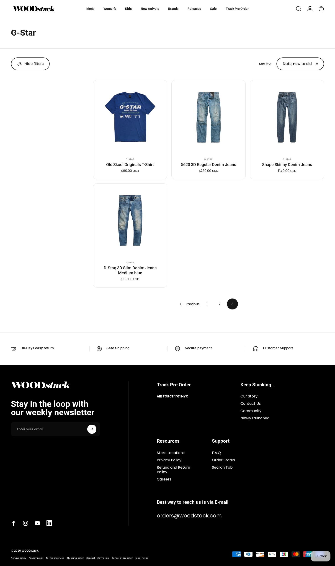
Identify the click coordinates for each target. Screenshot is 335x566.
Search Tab (222, 467)
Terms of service (55, 557)
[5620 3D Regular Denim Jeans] (208, 117)
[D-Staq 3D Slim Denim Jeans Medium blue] (130, 220)
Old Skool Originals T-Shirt (130, 164)
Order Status (223, 460)
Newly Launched (254, 418)
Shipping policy (75, 557)
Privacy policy (36, 557)
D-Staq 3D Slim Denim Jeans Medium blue (130, 270)
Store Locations (171, 453)
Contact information (97, 557)
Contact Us (250, 403)
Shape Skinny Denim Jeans (287, 164)
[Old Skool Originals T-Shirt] (130, 117)
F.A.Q (216, 453)
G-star (130, 159)
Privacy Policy (169, 460)
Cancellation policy (122, 557)
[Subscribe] (91, 429)
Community (250, 411)
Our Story (249, 396)
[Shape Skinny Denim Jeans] (287, 117)
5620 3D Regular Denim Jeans (208, 164)
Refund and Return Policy (173, 469)
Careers (164, 479)
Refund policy (18, 557)
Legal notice (142, 557)
